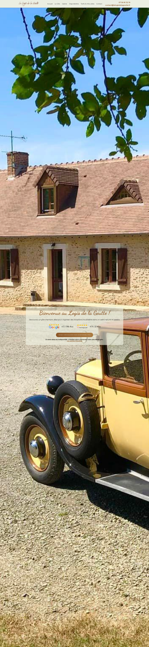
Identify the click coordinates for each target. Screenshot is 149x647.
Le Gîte (57, 4)
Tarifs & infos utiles (87, 4)
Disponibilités (74, 4)
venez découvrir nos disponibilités (74, 335)
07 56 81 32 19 (124, 2)
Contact (99, 4)
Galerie (64, 4)
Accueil (50, 4)
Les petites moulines (74, 341)
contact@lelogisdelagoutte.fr (117, 5)
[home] (29, 4)
